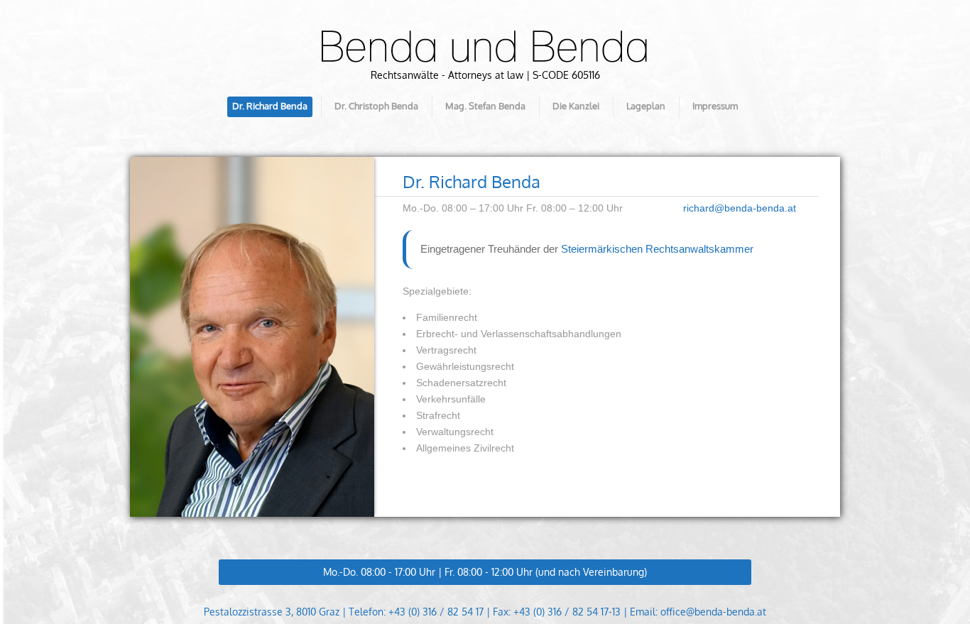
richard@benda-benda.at (739, 208)
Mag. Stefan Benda (485, 105)
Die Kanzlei (575, 105)
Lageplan (645, 105)
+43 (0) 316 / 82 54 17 (436, 612)
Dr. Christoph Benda (376, 105)
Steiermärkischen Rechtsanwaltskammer (657, 249)
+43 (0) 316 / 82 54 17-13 (567, 612)
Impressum (715, 105)
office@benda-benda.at (713, 612)
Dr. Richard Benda (269, 105)
